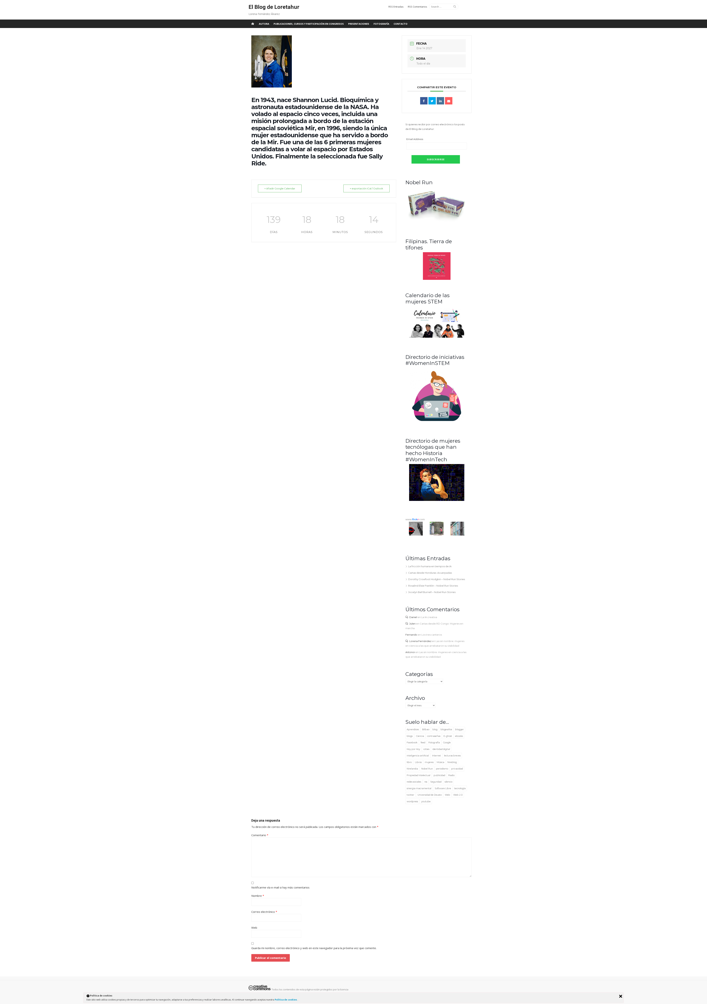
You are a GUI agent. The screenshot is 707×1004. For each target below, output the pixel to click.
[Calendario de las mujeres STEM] (436, 336)
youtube (426, 801)
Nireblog (452, 762)
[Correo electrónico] (448, 100)
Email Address (414, 139)
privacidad (457, 768)
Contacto (400, 23)
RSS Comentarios (417, 6)
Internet (436, 755)
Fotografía (381, 23)
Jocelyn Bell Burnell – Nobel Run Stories (431, 592)
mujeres (429, 762)
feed (423, 742)
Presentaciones (358, 23)
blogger (459, 729)
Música (440, 762)
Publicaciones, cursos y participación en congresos (309, 23)
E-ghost (448, 736)
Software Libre (443, 788)
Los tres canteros (431, 634)
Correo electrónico (264, 912)
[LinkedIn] (440, 100)
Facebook (412, 742)
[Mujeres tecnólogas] (436, 500)
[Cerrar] (620, 996)
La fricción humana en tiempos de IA (429, 566)
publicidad (439, 775)
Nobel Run (427, 768)
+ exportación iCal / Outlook (366, 188)
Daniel (413, 617)
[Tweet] (432, 100)
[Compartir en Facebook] (424, 100)
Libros (418, 762)
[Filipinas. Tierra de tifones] (437, 278)
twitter (410, 794)
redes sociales (414, 781)
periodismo (442, 768)
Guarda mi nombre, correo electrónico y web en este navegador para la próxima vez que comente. (314, 948)
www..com (415, 519)
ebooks (459, 736)
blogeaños (446, 729)
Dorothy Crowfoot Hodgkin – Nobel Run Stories (436, 579)
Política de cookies (286, 999)
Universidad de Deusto (430, 794)
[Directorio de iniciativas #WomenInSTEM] (436, 420)
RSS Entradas (396, 6)
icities (426, 749)
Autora (264, 23)
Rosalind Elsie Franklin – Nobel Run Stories (433, 585)
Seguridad (436, 781)
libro (409, 762)
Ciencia (420, 736)
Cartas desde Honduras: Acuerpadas (430, 572)
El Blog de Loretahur (274, 7)
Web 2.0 (458, 794)
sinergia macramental (419, 788)
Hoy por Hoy (413, 749)
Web (447, 794)
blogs (410, 736)
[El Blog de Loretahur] (253, 24)
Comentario (259, 835)
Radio (451, 775)
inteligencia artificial (418, 755)
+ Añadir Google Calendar (279, 188)
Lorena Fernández (420, 641)
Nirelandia (412, 768)
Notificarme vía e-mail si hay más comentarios (280, 887)
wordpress (412, 801)
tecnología (460, 788)
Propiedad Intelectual (418, 775)
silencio (448, 781)
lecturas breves (452, 755)
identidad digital (441, 749)
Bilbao (425, 729)
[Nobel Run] (436, 221)
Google (447, 742)
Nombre (257, 896)
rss (425, 781)
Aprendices (413, 729)
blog (434, 729)
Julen (412, 623)
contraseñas (433, 736)
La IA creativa (429, 617)
